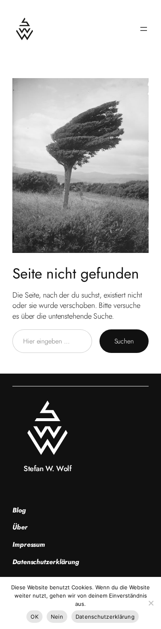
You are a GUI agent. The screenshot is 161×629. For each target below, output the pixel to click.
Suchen (124, 341)
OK (34, 616)
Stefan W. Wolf (47, 468)
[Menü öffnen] (144, 29)
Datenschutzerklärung (105, 616)
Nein (57, 616)
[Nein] (151, 603)
